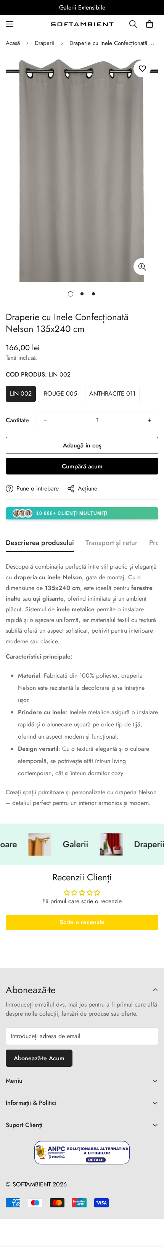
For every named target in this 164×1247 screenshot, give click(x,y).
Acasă (13, 43)
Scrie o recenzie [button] (82, 922)
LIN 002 (23, 395)
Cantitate (17, 420)
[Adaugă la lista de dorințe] (142, 68)
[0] (149, 24)
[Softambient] (82, 24)
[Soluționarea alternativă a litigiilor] (82, 1152)
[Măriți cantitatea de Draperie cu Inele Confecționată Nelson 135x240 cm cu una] (149, 420)
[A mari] (142, 266)
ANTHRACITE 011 (114, 395)
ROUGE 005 (62, 395)
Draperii (45, 43)
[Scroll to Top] (150, 1206)
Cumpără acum (82, 466)
